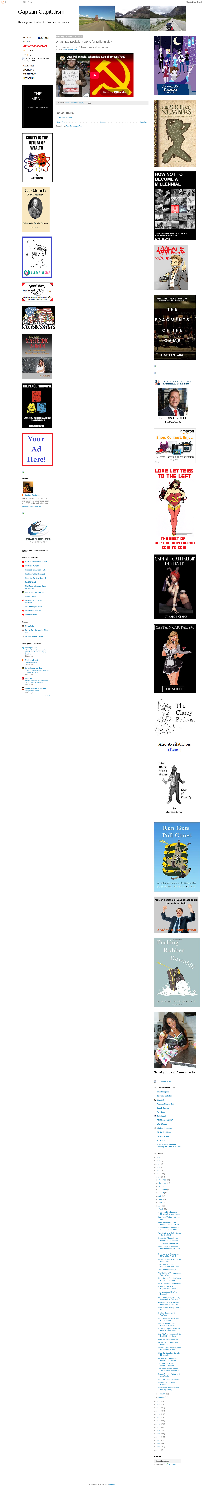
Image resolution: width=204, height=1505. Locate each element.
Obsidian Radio (31, 615)
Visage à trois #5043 (32, 690)
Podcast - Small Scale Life (35, 570)
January (161, 1397)
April (160, 1206)
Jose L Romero (163, 1108)
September (162, 1190)
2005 (159, 1447)
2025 (159, 1161)
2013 (159, 1421)
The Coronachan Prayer (167, 1270)
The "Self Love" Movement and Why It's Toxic (169, 1274)
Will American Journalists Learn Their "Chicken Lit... (169, 1359)
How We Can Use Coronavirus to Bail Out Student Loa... (169, 1303)
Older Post (144, 122)
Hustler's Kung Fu (32, 566)
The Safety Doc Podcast (34, 592)
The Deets (161, 1140)
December (162, 1180)
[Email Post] (89, 102)
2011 (159, 1427)
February (162, 1394)
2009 (159, 1434)
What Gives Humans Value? (168, 1339)
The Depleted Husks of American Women (166, 1365)
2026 (159, 1158)
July (160, 1196)
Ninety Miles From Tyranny (35, 689)
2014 (159, 1418)
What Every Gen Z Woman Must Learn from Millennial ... (169, 1249)
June (160, 1199)
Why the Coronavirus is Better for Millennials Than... (169, 1349)
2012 (159, 1424)
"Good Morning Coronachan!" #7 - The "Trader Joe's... (169, 1229)
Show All (47, 695)
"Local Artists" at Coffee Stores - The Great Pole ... (170, 1234)
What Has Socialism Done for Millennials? (169, 1354)
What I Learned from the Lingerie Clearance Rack (168, 1223)
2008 (159, 1437)
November (162, 1183)
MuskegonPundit (31, 660)
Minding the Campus (165, 1128)
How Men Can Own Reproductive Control (167, 1288)
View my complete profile (31, 506)
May (160, 1203)
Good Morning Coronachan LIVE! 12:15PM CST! (168, 1255)
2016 (159, 1411)
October (161, 1186)
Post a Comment (65, 117)
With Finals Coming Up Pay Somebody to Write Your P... (169, 1298)
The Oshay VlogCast (33, 611)
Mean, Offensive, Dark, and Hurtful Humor (168, 1319)
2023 (159, 1167)
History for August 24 (32, 662)
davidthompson (163, 1092)
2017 (159, 1408)
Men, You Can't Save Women (169, 1379)
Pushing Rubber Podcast (35, 574)
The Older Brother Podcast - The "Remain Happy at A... (169, 1370)
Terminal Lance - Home (34, 636)
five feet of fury (163, 1136)
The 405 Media (30, 596)
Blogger (112, 1484)
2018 (159, 1404)
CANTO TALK (30, 582)
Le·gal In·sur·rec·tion (33, 668)
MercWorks (29, 626)
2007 (159, 1440)
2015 (159, 1414)
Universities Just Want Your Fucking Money (168, 1389)
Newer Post (60, 122)
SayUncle (161, 1100)
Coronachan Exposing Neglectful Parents (166, 1324)
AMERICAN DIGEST (165, 1120)
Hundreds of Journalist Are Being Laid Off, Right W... (168, 1239)
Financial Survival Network (35, 578)
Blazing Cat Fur (31, 648)
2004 (159, 1450)
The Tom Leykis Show (33, 607)
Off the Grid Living (164, 1132)
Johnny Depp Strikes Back (168, 1243)
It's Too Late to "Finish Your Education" (168, 1344)
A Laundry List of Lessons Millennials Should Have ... (169, 1213)
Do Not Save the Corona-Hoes (169, 1283)
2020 (159, 1177)
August (161, 1193)
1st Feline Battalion (164, 1096)
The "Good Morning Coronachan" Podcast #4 (168, 1265)
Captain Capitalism (41, 12)
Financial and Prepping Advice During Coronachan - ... (169, 1279)
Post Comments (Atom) (74, 126)
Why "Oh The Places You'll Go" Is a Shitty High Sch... (169, 1335)
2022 (159, 1171)
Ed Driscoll (161, 1116)
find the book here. (70, 49)
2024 (159, 1164)
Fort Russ (161, 1112)
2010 (159, 1430)
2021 (159, 1174)
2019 (159, 1401)
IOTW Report (30, 678)
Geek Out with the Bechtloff (36, 562)
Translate (172, 1465)
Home (102, 122)
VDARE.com (162, 1124)
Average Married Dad (165, 1104)
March (161, 1209)
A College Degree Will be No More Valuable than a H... (169, 1330)
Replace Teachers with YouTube (166, 1314)
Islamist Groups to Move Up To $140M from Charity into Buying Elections (35, 652)
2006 (159, 1444)
